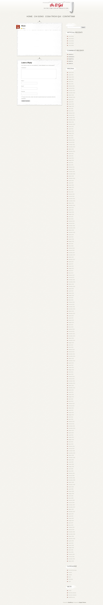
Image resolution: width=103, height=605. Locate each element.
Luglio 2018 (70, 236)
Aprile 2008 (70, 495)
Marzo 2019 (70, 218)
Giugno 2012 (71, 394)
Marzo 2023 (70, 110)
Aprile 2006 (70, 549)
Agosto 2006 (71, 540)
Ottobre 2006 (71, 536)
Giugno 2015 (71, 320)
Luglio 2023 (70, 101)
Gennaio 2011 (71, 423)
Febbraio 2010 (71, 446)
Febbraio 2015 (71, 329)
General (70, 572)
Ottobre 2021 (71, 149)
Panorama (70, 579)
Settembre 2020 (71, 178)
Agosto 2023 (71, 99)
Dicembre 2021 (71, 144)
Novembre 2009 (71, 453)
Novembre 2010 (71, 428)
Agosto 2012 (71, 390)
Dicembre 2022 (71, 117)
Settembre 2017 (71, 259)
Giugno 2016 (71, 293)
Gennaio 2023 (71, 115)
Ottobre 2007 (71, 509)
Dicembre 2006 (71, 531)
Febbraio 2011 (71, 421)
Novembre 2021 (71, 146)
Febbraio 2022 (71, 140)
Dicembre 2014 (71, 333)
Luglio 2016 (70, 291)
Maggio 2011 (71, 414)
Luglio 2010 (70, 435)
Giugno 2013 (71, 367)
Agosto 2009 (71, 459)
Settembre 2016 (71, 286)
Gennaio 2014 (71, 351)
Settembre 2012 (71, 387)
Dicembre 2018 (71, 225)
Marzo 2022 (70, 137)
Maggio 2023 (71, 106)
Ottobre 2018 (71, 230)
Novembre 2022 (71, 119)
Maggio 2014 (71, 342)
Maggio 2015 (71, 322)
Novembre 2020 (71, 173)
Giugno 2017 (71, 266)
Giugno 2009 (71, 464)
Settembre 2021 (71, 151)
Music (23, 28)
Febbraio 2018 (71, 248)
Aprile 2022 (70, 135)
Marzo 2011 (70, 419)
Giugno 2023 (71, 104)
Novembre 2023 (71, 92)
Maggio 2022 (71, 133)
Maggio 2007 (71, 520)
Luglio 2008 (70, 489)
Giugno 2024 (71, 77)
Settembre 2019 (71, 205)
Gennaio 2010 (71, 448)
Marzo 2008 (70, 498)
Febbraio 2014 (71, 349)
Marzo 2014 (70, 347)
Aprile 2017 (70, 270)
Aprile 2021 (70, 162)
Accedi (69, 590)
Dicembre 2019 (71, 198)
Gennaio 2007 (71, 529)
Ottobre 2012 (71, 385)
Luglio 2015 (70, 318)
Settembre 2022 (71, 124)
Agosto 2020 (71, 180)
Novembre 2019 (71, 200)
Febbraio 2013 (71, 376)
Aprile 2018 (70, 243)
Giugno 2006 (71, 545)
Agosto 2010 (71, 432)
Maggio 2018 (71, 241)
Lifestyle (70, 574)
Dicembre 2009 (71, 450)
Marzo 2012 (70, 401)
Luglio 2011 (70, 410)
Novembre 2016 (71, 281)
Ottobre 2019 (71, 203)
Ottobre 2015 (71, 311)
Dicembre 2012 (71, 381)
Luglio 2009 (70, 462)
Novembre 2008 (71, 480)
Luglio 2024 (70, 74)
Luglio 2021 (70, 155)
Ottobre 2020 (71, 176)
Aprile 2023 (70, 108)
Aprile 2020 (70, 189)
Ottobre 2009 (71, 455)
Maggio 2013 (71, 369)
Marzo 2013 (70, 374)
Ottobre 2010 (71, 430)
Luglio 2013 (70, 365)
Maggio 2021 (71, 160)
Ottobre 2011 (71, 408)
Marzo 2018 (70, 245)
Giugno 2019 (71, 212)
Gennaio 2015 (71, 331)
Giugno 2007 (71, 518)
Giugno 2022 (71, 131)
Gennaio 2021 (71, 169)
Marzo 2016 (70, 300)
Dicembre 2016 (71, 279)
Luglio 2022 (70, 128)
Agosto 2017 (71, 261)
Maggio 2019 (71, 214)
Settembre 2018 (71, 232)
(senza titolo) (71, 36)
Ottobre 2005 (71, 561)
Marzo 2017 (70, 272)
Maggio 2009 (71, 466)
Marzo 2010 (70, 444)
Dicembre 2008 (71, 477)
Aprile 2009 (70, 468)
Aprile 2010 (70, 441)
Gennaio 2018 (71, 250)
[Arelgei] (58, 8)
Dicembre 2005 (71, 558)
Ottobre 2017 (71, 257)
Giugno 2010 (71, 437)
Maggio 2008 (71, 493)
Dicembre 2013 (71, 354)
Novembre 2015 (71, 309)
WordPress (70, 602)
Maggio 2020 (71, 187)
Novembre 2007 (71, 507)
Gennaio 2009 (71, 475)
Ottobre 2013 (71, 358)
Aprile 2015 (70, 324)
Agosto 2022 (71, 126)
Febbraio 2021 (71, 167)
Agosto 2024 (71, 72)
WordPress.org (71, 597)
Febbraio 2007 (71, 527)
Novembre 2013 (71, 356)
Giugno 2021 (71, 158)
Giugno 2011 (71, 412)
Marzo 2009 (70, 471)
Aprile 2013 (70, 372)
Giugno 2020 (71, 185)
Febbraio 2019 (71, 221)
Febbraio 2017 (71, 275)
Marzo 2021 (70, 164)
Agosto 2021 (71, 153)
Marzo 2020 (70, 191)
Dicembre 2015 (71, 306)
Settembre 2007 (71, 511)
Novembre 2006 (71, 534)
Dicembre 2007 (71, 504)
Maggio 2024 (71, 79)
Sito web (23, 91)
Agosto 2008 (71, 486)
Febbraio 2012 (71, 403)
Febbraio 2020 (71, 194)
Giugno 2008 (71, 491)
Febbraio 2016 (71, 302)
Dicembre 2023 (71, 90)
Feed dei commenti (72, 595)
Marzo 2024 (70, 83)
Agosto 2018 (71, 234)
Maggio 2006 (71, 547)
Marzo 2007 (70, 525)
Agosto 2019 (71, 207)
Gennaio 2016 (71, 304)
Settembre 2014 (71, 340)
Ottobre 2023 (71, 95)
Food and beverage (72, 570)
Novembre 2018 (71, 227)
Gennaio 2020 (71, 196)
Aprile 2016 (70, 297)
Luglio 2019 (70, 209)
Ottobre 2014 (71, 338)
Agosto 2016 (71, 288)
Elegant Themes (82, 602)
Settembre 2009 (71, 457)
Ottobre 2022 (71, 122)
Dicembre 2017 (71, 252)
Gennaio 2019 (71, 223)
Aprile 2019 (70, 216)
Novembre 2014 (71, 336)
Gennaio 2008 (71, 502)
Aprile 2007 (70, 522)
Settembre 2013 (71, 360)
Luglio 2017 (70, 263)
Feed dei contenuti (72, 592)
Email (22, 86)
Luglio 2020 (70, 182)
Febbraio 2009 (71, 473)
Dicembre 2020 (71, 171)
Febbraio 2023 (71, 113)
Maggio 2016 (71, 295)
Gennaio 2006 (71, 556)
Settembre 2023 (71, 97)
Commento (23, 67)
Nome (22, 80)
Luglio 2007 (70, 516)
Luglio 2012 (70, 392)
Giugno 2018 (71, 239)
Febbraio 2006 (71, 554)
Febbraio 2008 (71, 500)
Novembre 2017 (71, 254)
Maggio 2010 (71, 439)
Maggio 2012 (71, 396)
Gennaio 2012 (71, 405)
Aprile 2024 (70, 81)
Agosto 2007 (71, 513)
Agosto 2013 (71, 363)
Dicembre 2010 (71, 426)
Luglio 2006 (70, 543)
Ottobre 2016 (71, 284)
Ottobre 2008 (71, 482)
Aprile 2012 (70, 399)
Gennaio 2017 (71, 277)
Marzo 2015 (70, 327)
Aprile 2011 (70, 417)
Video (69, 581)
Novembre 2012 (71, 383)
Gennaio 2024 (71, 88)
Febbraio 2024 (71, 86)
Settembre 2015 (71, 313)
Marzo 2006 (70, 552)
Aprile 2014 (70, 345)
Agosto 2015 (71, 315)
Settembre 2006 (71, 538)
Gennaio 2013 (71, 378)
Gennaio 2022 (71, 142)
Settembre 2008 (71, 484)
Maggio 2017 (71, 268)
